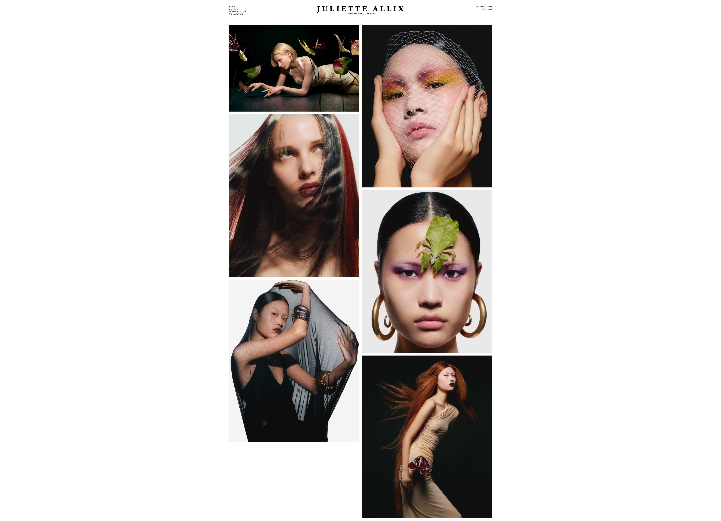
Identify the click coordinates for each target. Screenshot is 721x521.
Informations (238, 11)
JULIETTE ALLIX (361, 9)
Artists (233, 9)
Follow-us (236, 14)
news (232, 6)
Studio (487, 9)
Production (484, 6)
